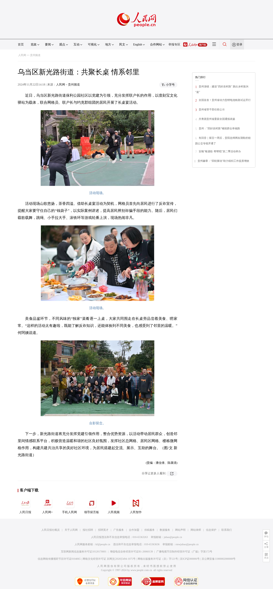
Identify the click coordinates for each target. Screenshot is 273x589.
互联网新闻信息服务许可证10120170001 (83, 551)
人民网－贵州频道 (68, 84)
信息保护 (211, 530)
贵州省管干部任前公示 (212, 109)
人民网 (22, 55)
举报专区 (174, 44)
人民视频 (114, 512)
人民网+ (47, 512)
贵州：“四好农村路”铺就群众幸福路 (219, 128)
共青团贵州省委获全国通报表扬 (217, 119)
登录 (239, 44)
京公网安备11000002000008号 (218, 558)
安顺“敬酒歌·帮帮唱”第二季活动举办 (220, 151)
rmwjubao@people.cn (187, 544)
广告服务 (118, 530)
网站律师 (196, 530)
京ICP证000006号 (190, 558)
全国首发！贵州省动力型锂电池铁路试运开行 (225, 100)
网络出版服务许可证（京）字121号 (158, 558)
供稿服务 (149, 530)
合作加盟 (134, 530)
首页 (21, 44)
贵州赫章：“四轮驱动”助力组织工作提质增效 (223, 161)
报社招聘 (88, 530)
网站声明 (180, 530)
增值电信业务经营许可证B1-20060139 (131, 551)
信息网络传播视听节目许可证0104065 (59, 558)
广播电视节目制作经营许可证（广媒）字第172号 (184, 551)
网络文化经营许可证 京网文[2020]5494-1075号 (109, 558)
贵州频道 (35, 55)
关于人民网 (71, 530)
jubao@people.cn (173, 537)
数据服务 (165, 530)
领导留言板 (91, 512)
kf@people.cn (102, 544)
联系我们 (226, 530)
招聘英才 (103, 530)
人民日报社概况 (50, 530)
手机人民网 (69, 512)
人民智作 (136, 512)
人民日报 (25, 512)
